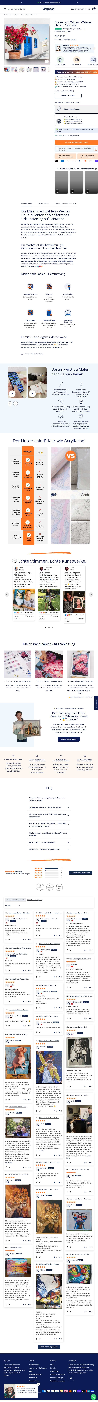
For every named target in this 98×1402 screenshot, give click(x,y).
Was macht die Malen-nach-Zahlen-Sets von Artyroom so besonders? (48, 815)
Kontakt (52, 1368)
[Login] (89, 9)
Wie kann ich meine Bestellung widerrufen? (44, 849)
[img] (17, 872)
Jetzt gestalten (68, 739)
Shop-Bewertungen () (35, 900)
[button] (55, 48)
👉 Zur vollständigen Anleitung (80, 697)
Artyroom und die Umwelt (37, 1368)
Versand (73, 39)
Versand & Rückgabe (57, 1374)
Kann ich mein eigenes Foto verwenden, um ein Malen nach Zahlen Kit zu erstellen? (48, 825)
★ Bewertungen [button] (96, 702)
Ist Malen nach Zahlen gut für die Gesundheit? (45, 807)
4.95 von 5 (18, 871)
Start (5, 15)
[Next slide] (15, 403)
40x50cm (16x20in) (68, 95)
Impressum (33, 1377)
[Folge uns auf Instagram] (71, 1378)
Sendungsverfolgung (57, 1377)
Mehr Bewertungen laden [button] (49, 1347)
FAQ (51, 1365)
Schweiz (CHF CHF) (77, 9)
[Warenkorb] (93, 9)
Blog (30, 1371)
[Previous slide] (10, 403)
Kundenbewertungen (57, 1381)
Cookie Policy (34, 1381)
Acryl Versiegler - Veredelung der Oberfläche (75, 148)
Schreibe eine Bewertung (80, 872)
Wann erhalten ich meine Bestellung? (42, 842)
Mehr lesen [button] (9, 1162)
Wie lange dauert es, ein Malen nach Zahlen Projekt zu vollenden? (48, 834)
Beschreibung (26, 203)
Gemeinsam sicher (35, 1374)
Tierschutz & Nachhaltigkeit (34, 354)
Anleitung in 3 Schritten (65, 203)
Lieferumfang (44, 203)
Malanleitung (54, 1371)
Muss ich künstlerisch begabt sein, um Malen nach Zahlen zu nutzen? (47, 799)
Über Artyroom (34, 1365)
